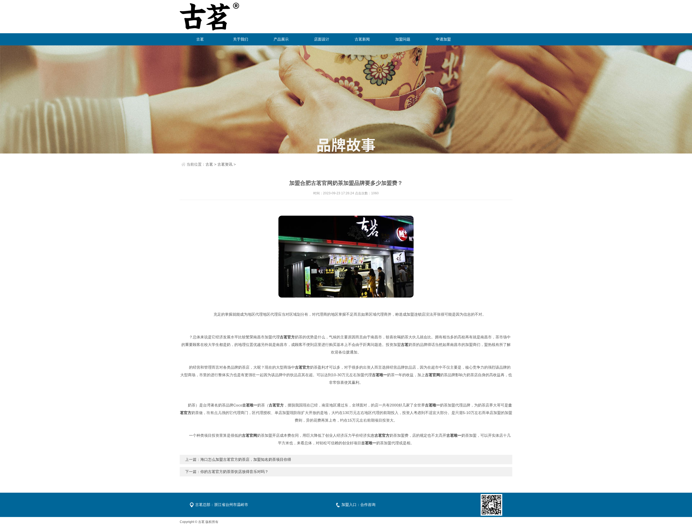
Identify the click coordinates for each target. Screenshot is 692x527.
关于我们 (240, 39)
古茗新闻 (362, 39)
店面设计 (321, 39)
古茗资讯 (224, 164)
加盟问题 (402, 39)
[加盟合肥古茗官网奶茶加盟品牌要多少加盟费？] (346, 257)
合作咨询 (367, 504)
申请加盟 (443, 39)
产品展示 (281, 39)
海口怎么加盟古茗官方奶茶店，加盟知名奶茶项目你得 (245, 459)
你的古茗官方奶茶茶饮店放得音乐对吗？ (234, 471)
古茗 (200, 39)
